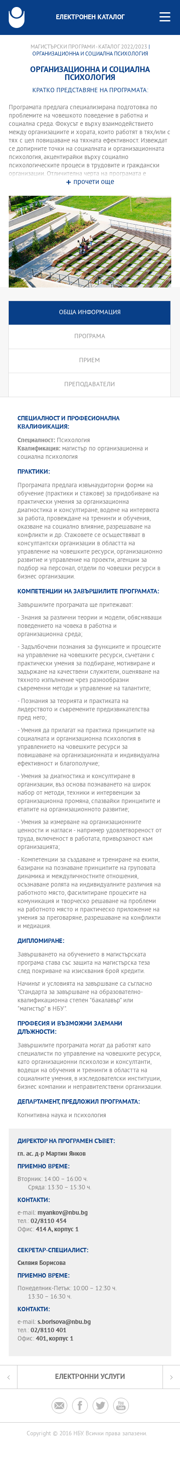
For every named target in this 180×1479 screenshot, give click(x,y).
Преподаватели (89, 385)
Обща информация (90, 312)
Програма (89, 337)
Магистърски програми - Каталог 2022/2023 (89, 47)
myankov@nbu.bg (63, 1213)
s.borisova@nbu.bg (64, 1322)
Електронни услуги (90, 1377)
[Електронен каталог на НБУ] (16, 17)
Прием (89, 361)
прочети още (93, 182)
